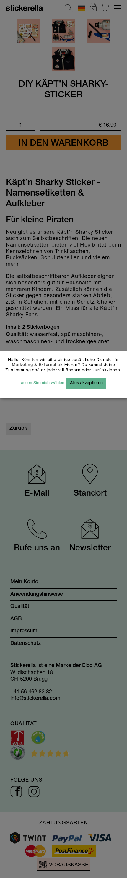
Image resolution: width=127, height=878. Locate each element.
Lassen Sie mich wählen (41, 383)
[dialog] (63, 439)
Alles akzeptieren (86, 383)
